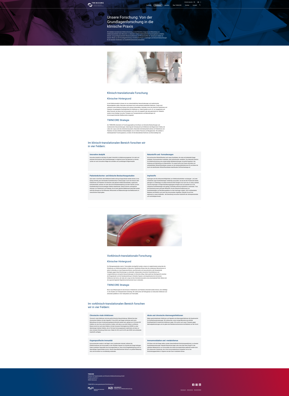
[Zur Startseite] (96, 4)
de (198, 2)
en (200, 2)
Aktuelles (166, 5)
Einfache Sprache (188, 2)
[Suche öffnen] (200, 5)
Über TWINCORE (177, 5)
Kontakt (195, 5)
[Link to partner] (96, 389)
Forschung (158, 5)
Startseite (148, 5)
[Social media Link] (193, 385)
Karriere (187, 5)
